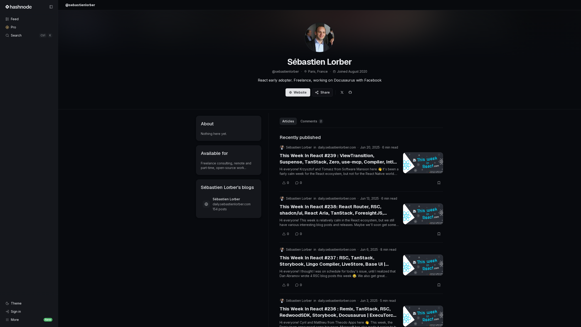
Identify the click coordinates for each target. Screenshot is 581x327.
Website (300, 92)
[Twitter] (342, 92)
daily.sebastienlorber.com (337, 147)
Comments (311, 121)
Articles (288, 121)
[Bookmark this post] (439, 183)
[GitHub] (350, 92)
